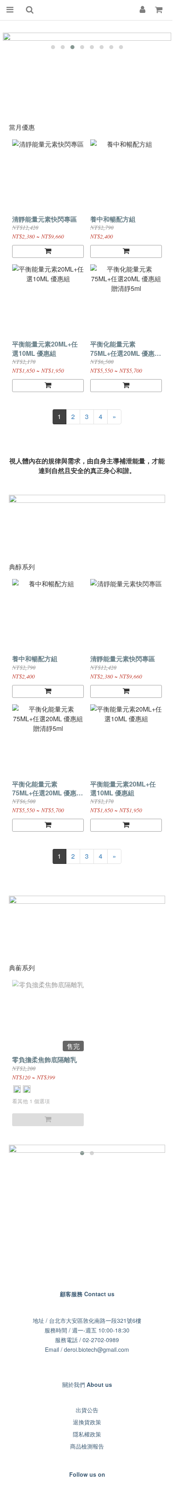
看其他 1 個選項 (31, 1101)
